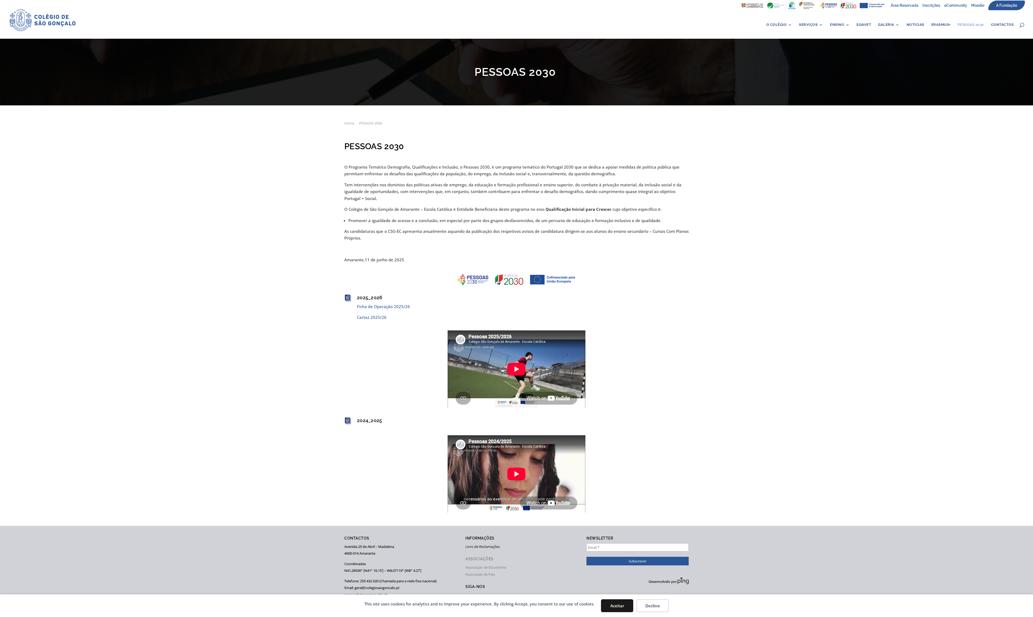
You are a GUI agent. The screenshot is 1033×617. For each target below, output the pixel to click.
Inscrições (931, 5)
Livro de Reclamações (482, 546)
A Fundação (1006, 5)
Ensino (837, 25)
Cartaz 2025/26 (372, 317)
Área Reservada (904, 5)
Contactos (1002, 25)
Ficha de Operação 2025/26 (383, 306)
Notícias (915, 25)
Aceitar (617, 605)
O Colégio (776, 25)
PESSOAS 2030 (971, 25)
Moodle (977, 5)
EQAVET (864, 25)
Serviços (808, 25)
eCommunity (955, 5)
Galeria (886, 25)
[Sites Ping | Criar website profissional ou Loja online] (683, 582)
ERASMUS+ (941, 25)
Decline (652, 605)
